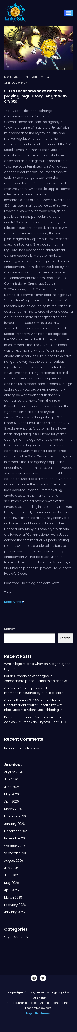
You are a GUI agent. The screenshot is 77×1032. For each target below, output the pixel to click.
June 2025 (12, 875)
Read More (12, 602)
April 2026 (11, 801)
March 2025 (13, 897)
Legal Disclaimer (38, 1013)
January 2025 (14, 912)
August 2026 (13, 772)
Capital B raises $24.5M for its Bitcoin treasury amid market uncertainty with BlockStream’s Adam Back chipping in (33, 705)
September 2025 (17, 853)
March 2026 (13, 809)
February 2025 (15, 905)
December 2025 (16, 831)
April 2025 (11, 890)
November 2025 (16, 838)
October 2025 (14, 846)
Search (9, 629)
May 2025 (11, 883)
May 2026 (11, 794)
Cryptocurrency (15, 82)
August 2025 (13, 860)
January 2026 (14, 824)
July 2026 (11, 779)
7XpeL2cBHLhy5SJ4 (37, 77)
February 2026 (15, 816)
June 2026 (12, 787)
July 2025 (11, 868)
